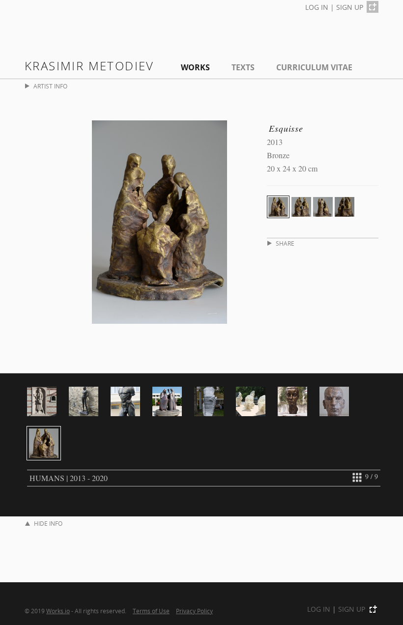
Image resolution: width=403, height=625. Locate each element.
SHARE (285, 243)
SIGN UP (349, 7)
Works (195, 67)
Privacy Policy (194, 611)
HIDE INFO (48, 523)
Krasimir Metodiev (89, 65)
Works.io (58, 611)
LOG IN (316, 7)
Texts (243, 67)
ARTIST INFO (50, 86)
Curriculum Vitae (314, 67)
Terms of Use (151, 611)
